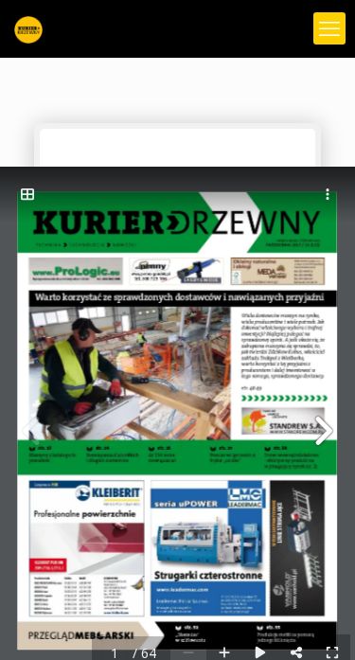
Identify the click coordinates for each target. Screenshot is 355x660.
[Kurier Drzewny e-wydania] (28, 28)
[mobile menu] (329, 28)
